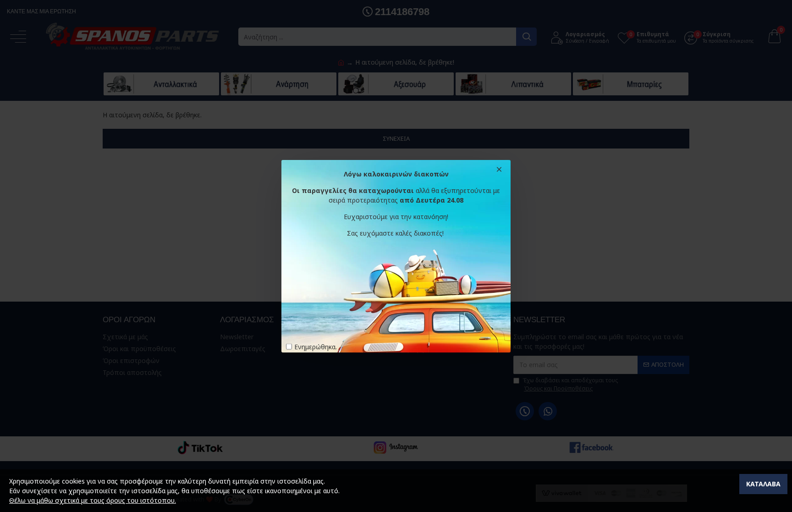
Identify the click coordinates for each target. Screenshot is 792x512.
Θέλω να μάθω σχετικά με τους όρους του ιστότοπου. (92, 500)
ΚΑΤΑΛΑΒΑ (763, 483)
